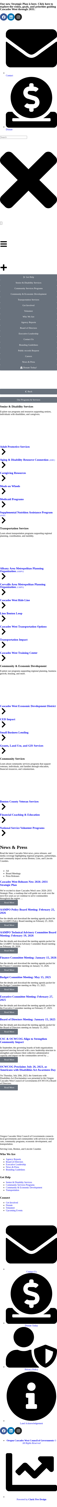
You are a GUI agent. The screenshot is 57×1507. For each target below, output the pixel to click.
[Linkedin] (11, 17)
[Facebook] (3, 17)
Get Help (5, 1177)
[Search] (1, 223)
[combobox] (13, 137)
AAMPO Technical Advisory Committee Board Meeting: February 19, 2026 (28, 934)
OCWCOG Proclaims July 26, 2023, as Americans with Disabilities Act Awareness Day (28, 1068)
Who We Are (7, 1154)
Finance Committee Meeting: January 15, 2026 (28, 957)
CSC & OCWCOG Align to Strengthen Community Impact (23, 1040)
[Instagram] (18, 17)
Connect (5, 1197)
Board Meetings (13, 873)
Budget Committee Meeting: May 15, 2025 (25, 977)
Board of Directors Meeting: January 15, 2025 (27, 1019)
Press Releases (12, 876)
